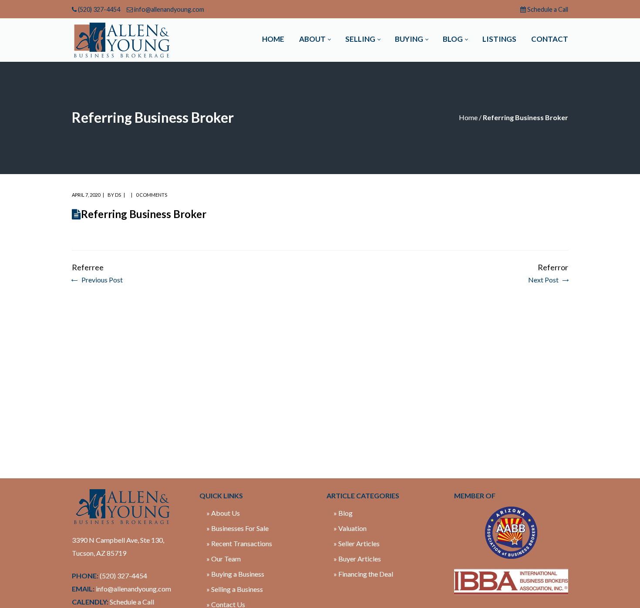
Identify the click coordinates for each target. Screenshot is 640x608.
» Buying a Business (235, 574)
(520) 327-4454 (99, 9)
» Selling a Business (234, 589)
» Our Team (223, 558)
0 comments (151, 195)
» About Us (223, 513)
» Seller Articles (356, 543)
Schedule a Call (547, 9)
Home (468, 117)
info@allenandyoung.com (169, 9)
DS (118, 195)
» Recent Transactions (239, 543)
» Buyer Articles (357, 558)
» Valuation (350, 528)
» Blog (343, 513)
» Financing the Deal (363, 574)
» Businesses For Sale (237, 528)
